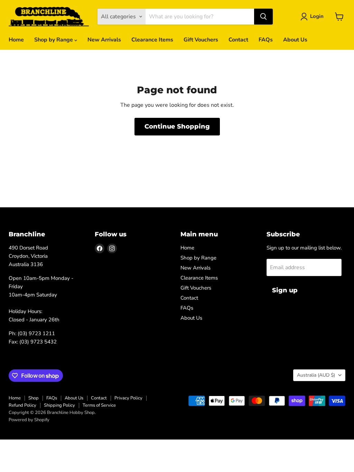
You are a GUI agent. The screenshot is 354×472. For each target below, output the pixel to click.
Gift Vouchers (201, 40)
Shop (33, 398)
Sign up (285, 290)
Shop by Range (54, 40)
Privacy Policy (128, 398)
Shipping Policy (59, 405)
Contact (238, 40)
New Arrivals (104, 40)
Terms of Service (99, 405)
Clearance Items (152, 40)
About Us (295, 40)
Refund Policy (22, 405)
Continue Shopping (177, 126)
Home (16, 40)
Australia (316, 375)
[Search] (263, 17)
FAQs (266, 40)
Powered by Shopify (29, 420)
